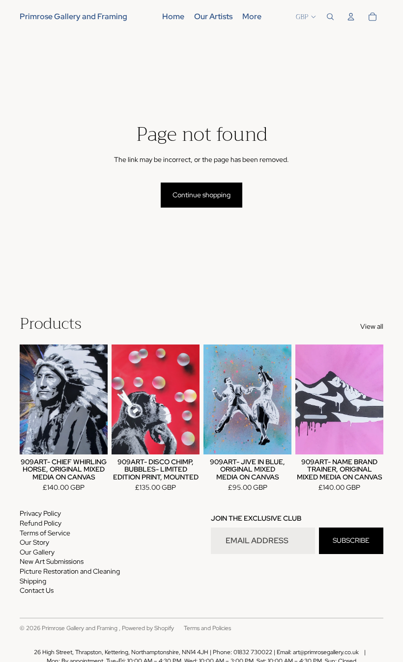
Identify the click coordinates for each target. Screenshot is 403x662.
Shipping (33, 581)
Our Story (34, 542)
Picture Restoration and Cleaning (70, 571)
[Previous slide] (119, 399)
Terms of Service (45, 533)
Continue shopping (201, 194)
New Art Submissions (52, 561)
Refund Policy (40, 523)
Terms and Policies (207, 628)
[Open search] (330, 16)
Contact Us (37, 590)
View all (371, 326)
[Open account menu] (351, 16)
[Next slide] (192, 399)
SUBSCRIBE (351, 540)
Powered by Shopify (148, 628)
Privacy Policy (40, 513)
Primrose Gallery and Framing (80, 628)
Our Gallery (37, 552)
